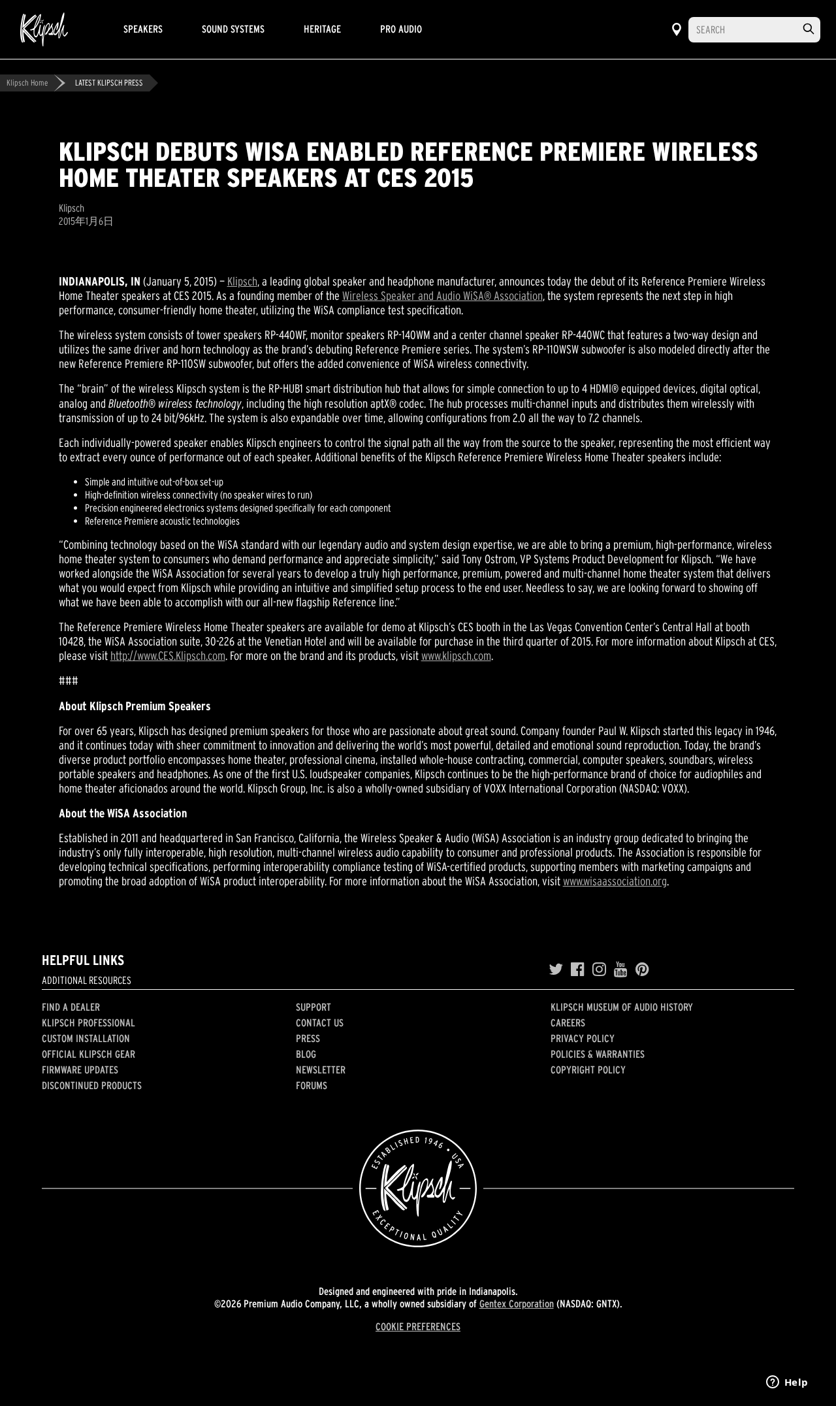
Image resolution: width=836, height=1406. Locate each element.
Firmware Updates (80, 1069)
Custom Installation (86, 1038)
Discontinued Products (92, 1085)
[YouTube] (621, 969)
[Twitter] (556, 969)
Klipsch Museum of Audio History (622, 1007)
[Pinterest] (642, 969)
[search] (808, 29)
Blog (306, 1054)
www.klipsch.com (456, 655)
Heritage (322, 29)
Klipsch (242, 281)
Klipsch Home (27, 83)
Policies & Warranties (598, 1054)
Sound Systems (233, 29)
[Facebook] (578, 969)
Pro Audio (401, 29)
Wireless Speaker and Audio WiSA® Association (442, 295)
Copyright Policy (588, 1069)
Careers (568, 1022)
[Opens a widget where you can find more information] (787, 1383)
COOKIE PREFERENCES (418, 1326)
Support (313, 1007)
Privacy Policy (583, 1038)
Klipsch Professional (88, 1022)
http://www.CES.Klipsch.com (167, 655)
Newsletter (321, 1069)
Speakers (143, 29)
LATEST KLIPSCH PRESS (109, 83)
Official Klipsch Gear (88, 1054)
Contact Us (320, 1022)
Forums (311, 1085)
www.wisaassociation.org (615, 881)
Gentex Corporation (516, 1303)
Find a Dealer (71, 1007)
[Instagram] (599, 969)
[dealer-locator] (676, 29)
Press (308, 1038)
